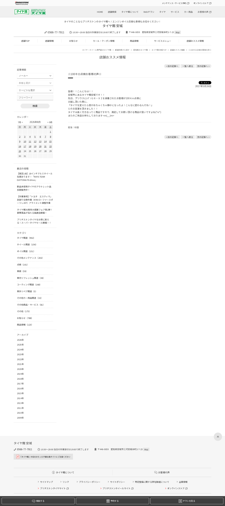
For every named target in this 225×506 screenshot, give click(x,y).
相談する (40, 500)
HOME (100, 11)
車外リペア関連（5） (27, 291)
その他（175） (24, 311)
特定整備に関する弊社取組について (152, 481)
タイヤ (162, 11)
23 (20, 151)
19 (35, 146)
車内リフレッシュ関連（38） (31, 277)
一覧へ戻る (187, 66)
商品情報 (134, 40)
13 (40, 141)
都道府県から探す (122, 50)
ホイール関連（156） (27, 244)
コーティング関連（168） (29, 284)
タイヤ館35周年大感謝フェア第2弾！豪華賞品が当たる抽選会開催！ (35, 211)
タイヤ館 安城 (112, 25)
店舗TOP (25, 40)
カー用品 (188, 11)
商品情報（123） (25, 324)
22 (50, 146)
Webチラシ (148, 11)
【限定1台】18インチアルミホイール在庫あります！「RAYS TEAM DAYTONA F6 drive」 (35, 176)
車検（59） (22, 271)
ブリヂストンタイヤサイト (53, 488)
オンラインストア (200, 3)
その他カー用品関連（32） (30, 297)
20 (40, 146)
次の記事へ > (203, 66)
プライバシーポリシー (89, 481)
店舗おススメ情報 (195, 40)
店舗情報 (49, 40)
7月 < (20, 122)
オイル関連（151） (26, 251)
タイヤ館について (130, 11)
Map (177, 32)
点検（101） (23, 264)
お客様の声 (203, 11)
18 (30, 146)
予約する (115, 500)
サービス (175, 11)
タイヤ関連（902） (26, 237)
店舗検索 (112, 11)
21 (45, 146)
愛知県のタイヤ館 (140, 50)
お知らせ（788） (25, 318)
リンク (66, 481)
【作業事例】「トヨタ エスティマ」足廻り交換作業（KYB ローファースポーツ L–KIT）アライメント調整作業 (35, 199)
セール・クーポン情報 (103, 40)
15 (50, 141)
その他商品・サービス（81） (31, 304)
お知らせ (73, 40)
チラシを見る (189, 500)
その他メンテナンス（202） (30, 257)
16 (20, 146)
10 (25, 141)
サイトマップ (46, 481)
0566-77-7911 (56, 32)
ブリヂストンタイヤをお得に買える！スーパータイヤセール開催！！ (34, 221)
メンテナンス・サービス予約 (174, 3)
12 (35, 141)
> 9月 (49, 122)
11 (30, 141)
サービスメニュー (162, 40)
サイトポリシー (117, 481)
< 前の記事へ (172, 66)
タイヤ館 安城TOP (159, 50)
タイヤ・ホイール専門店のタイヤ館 (96, 50)
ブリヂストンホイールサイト (116, 488)
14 (45, 141)
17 (25, 146)
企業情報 (183, 481)
